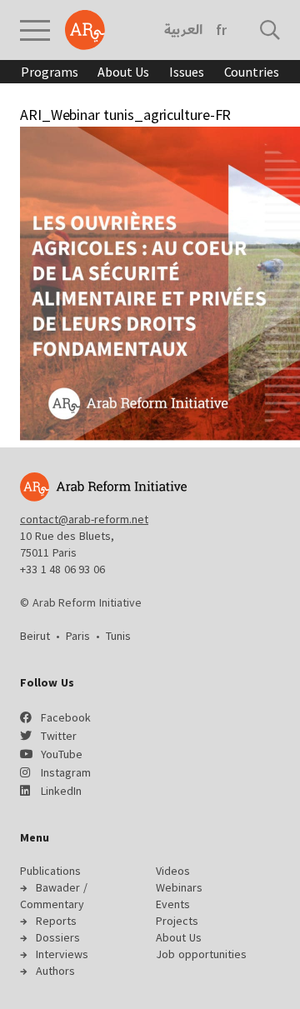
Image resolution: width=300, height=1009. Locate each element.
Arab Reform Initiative (85, 30)
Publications (50, 870)
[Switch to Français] (221, 29)
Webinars (179, 887)
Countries (251, 71)
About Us (123, 71)
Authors (55, 970)
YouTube (61, 754)
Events (173, 904)
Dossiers (58, 937)
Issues (186, 71)
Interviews (62, 954)
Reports (56, 920)
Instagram (66, 772)
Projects (177, 920)
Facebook (66, 717)
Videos (173, 870)
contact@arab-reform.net (84, 519)
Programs (49, 71)
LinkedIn (61, 790)
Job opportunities (201, 954)
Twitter (59, 735)
